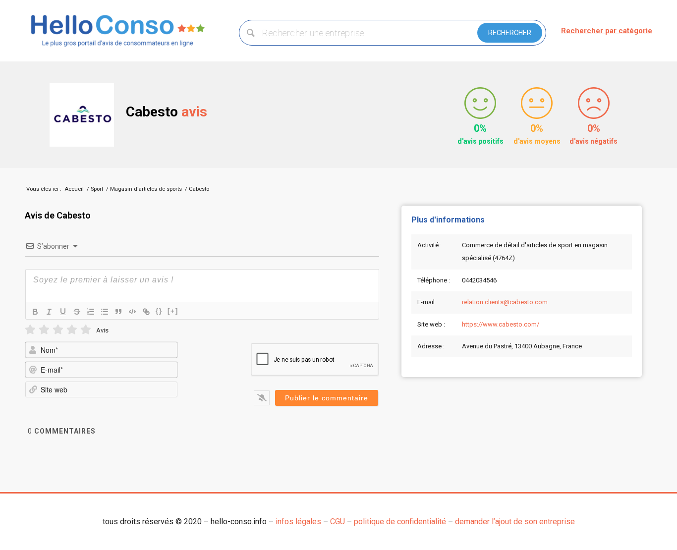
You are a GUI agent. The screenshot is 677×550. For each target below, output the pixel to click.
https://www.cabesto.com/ (500, 324)
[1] (30, 329)
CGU (337, 521)
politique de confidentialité (400, 521)
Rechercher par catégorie (606, 30)
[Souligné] (63, 312)
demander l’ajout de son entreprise (515, 521)
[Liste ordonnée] (91, 312)
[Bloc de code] (132, 312)
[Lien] (146, 312)
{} (159, 311)
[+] (173, 311)
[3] (58, 329)
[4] (72, 329)
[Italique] (49, 312)
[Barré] (77, 312)
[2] (44, 329)
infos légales (298, 521)
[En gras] (35, 312)
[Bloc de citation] (118, 312)
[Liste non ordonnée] (105, 312)
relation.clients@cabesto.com (505, 302)
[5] (86, 329)
